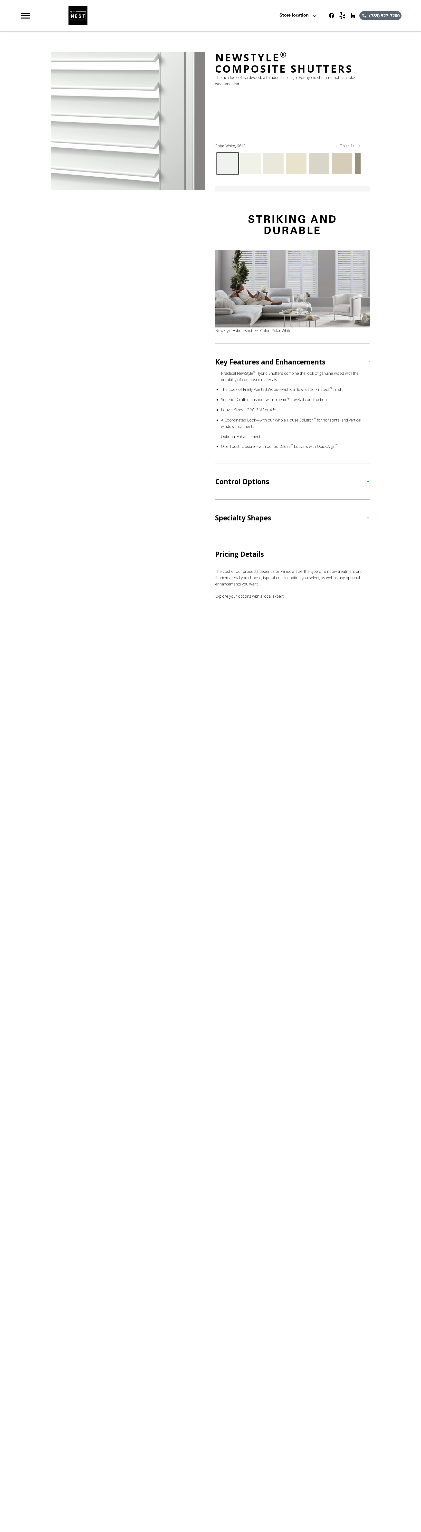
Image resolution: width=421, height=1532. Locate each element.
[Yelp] (342, 15)
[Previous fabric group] (336, 146)
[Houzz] (353, 15)
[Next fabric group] (359, 146)
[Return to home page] (120, 15)
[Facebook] (331, 15)
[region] (128, 121)
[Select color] (227, 163)
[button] (25, 15)
